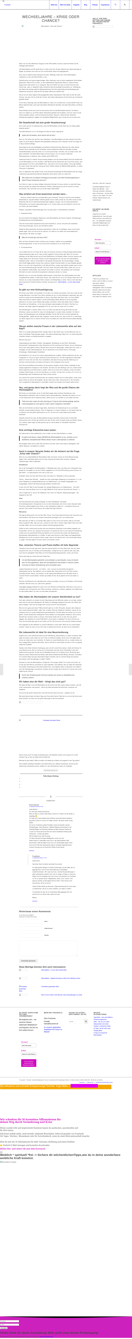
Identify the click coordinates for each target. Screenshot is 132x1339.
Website (46, 935)
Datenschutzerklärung (46, 1336)
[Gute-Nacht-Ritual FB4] (50, 735)
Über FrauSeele (50, 1018)
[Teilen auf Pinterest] (21, 784)
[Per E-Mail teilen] (21, 787)
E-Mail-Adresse (48, 928)
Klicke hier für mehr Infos (84, 1086)
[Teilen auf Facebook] (21, 778)
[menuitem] (54, 4)
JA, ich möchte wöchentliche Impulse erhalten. (28, 1063)
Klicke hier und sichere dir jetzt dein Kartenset (23, 1148)
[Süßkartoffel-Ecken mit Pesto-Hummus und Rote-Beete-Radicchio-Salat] (130, 669)
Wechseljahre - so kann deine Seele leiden (54, 970)
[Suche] (124, 4)
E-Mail (97, 248)
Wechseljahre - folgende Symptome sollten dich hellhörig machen (60, 978)
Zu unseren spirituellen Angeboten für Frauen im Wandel (53, 1029)
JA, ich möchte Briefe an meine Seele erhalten (103, 260)
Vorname (98, 239)
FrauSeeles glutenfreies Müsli (50, 986)
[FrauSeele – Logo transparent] (6, 4)
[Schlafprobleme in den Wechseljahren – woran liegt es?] (1, 669)
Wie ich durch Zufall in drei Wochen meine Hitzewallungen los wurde (61, 995)
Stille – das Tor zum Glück (102, 1022)
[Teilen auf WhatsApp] (21, 781)
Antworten (31, 850)
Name (46, 921)
